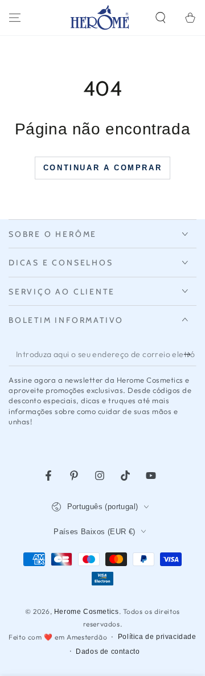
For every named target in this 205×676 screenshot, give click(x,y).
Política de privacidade (157, 637)
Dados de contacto (108, 651)
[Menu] (15, 17)
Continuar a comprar (102, 167)
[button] (160, 17)
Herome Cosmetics (86, 612)
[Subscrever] (189, 354)
